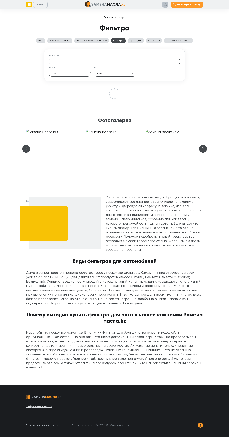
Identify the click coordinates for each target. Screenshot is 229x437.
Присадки (136, 40)
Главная (108, 17)
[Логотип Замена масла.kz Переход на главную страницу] (105, 4)
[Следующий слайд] (203, 149)
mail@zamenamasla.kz (39, 406)
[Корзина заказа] (165, 5)
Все (40, 40)
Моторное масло (60, 40)
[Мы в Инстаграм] (200, 425)
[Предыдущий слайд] (26, 149)
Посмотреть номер (188, 4)
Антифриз (154, 40)
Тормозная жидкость (178, 40)
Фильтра (118, 40)
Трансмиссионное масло (92, 40)
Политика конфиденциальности (43, 425)
